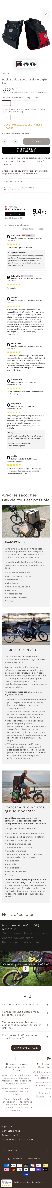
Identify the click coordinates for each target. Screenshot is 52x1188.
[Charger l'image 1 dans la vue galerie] (19, 64)
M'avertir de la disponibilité (26, 150)
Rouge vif (30, 104)
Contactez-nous (11, 1131)
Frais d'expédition (16, 92)
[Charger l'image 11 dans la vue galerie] (33, 64)
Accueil (5, 73)
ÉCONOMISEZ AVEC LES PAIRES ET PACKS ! (25, 126)
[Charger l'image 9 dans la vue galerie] (26, 64)
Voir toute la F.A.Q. (26, 1048)
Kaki (7, 104)
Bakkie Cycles (20, 1182)
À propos (7, 1126)
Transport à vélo (11, 1135)
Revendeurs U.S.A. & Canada (18, 1139)
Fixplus (31, 681)
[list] (26, 1085)
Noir (17, 104)
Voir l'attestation (15, 214)
